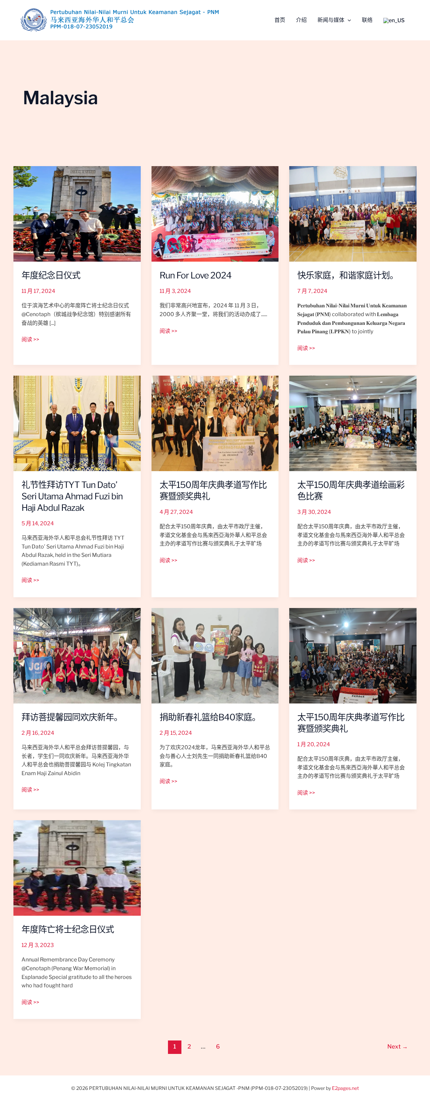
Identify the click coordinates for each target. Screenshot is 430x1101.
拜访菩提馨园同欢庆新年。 (72, 717)
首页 (279, 20)
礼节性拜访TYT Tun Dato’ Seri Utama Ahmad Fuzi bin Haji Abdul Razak (72, 496)
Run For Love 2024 (195, 275)
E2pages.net (345, 1088)
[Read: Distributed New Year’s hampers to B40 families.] (215, 655)
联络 (367, 20)
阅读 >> (30, 339)
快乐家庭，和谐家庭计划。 (347, 275)
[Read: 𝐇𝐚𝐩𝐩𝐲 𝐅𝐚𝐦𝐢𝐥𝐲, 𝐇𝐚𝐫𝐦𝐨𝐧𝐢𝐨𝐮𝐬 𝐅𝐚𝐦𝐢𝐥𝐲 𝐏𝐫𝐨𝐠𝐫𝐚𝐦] (353, 213)
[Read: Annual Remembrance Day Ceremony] (77, 213)
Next (397, 1046)
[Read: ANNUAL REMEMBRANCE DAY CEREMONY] (77, 867)
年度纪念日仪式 (51, 275)
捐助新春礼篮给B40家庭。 (210, 717)
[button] (347, 20)
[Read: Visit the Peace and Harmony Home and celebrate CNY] (77, 655)
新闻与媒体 (330, 20)
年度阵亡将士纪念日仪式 (68, 929)
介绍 (301, 20)
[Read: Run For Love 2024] (215, 213)
